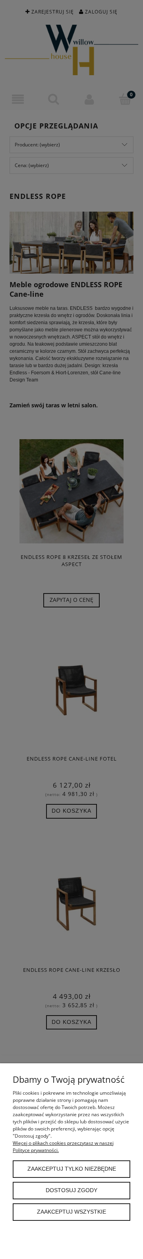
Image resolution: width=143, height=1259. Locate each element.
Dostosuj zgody (71, 1190)
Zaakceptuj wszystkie (71, 1212)
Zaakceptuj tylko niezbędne (71, 1169)
